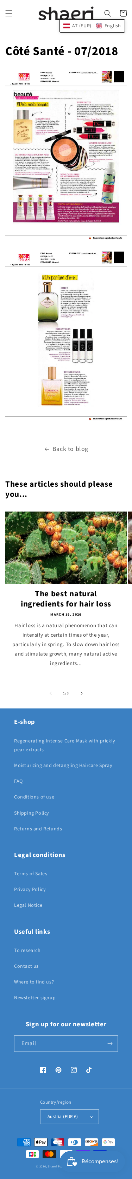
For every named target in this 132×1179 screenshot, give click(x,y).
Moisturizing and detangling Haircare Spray (63, 765)
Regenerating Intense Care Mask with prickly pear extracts (64, 745)
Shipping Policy (31, 813)
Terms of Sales (30, 873)
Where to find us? (34, 982)
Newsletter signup (35, 997)
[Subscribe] (110, 1043)
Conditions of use (34, 797)
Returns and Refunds (38, 828)
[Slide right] (81, 693)
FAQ (18, 781)
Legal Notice (28, 905)
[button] (9, 13)
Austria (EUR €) (63, 1116)
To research (27, 950)
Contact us (26, 966)
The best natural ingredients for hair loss (66, 599)
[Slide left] (50, 693)
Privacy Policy (30, 889)
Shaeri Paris (56, 1166)
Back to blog (70, 449)
